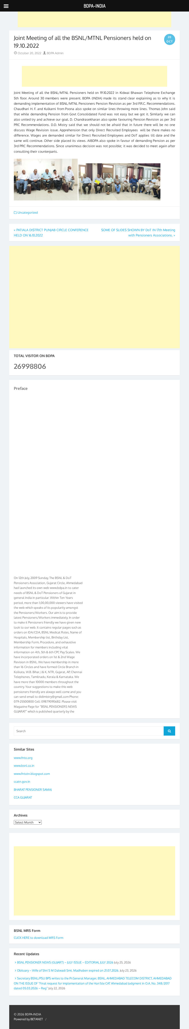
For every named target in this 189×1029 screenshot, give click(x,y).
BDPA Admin (55, 53)
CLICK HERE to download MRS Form (38, 938)
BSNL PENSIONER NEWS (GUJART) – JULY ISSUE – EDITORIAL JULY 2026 (65, 962)
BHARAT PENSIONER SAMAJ (33, 789)
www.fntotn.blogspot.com (32, 773)
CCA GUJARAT (23, 797)
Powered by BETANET (28, 1019)
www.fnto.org (23, 758)
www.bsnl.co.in (24, 765)
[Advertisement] (94, 16)
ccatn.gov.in (22, 781)
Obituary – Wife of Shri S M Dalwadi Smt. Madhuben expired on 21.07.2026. (68, 970)
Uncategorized (28, 212)
